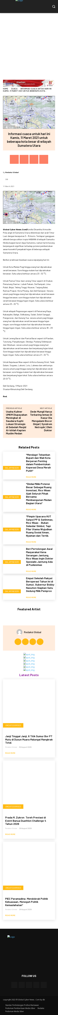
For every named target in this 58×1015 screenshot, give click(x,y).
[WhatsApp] (43, 159)
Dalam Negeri (12, 468)
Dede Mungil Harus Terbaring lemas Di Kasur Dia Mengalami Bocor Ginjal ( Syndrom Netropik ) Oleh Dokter (41, 421)
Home (5, 88)
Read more (31, 477)
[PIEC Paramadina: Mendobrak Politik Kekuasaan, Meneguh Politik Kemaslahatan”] (29, 868)
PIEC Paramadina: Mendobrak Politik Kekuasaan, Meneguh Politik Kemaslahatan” (26, 902)
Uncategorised (13, 725)
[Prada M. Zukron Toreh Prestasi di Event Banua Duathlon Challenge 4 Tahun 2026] (29, 786)
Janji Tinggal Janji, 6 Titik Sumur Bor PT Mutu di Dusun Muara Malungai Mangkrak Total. (29, 739)
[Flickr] (29, 985)
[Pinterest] (33, 159)
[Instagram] (25, 641)
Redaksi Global (12, 172)
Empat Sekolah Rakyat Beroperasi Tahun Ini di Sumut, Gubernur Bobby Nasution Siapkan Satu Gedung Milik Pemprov (40, 585)
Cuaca (14, 88)
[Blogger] (14, 985)
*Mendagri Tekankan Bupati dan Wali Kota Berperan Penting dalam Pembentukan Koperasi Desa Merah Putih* (38, 462)
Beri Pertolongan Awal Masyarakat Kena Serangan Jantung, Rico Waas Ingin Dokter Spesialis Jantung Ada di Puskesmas (39, 556)
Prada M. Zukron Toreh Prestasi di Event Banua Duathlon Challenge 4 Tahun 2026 (25, 820)
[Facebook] (14, 159)
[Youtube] (40, 641)
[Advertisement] (29, 43)
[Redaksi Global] (20, 632)
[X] (24, 159)
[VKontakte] (44, 985)
